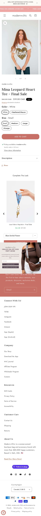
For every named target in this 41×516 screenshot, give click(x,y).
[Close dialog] (40, 244)
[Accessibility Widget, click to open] (3, 512)
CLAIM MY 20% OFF (11, 264)
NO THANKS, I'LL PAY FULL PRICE (10, 267)
